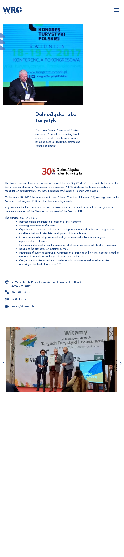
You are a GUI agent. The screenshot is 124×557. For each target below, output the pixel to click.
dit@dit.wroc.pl (20, 299)
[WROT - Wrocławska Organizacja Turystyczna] (12, 10)
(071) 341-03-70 (20, 292)
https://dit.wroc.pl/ (22, 306)
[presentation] (3, 363)
